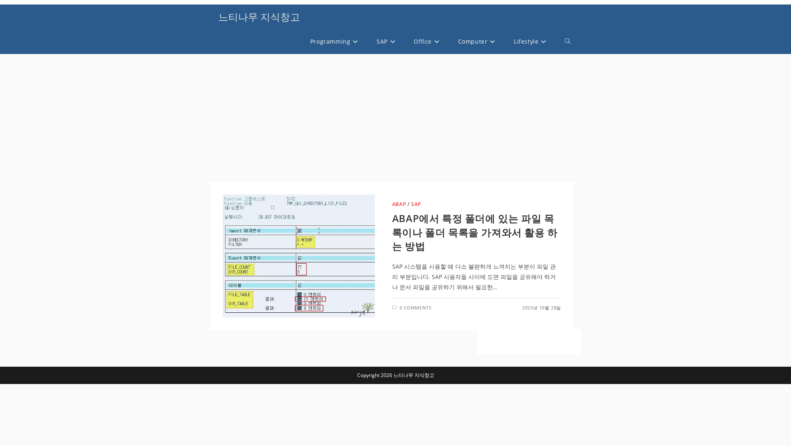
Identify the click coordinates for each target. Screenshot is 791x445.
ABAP (399, 204)
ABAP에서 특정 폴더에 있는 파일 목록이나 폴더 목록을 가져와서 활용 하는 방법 (475, 232)
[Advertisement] (391, 120)
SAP (416, 204)
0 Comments (416, 307)
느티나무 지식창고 (259, 16)
